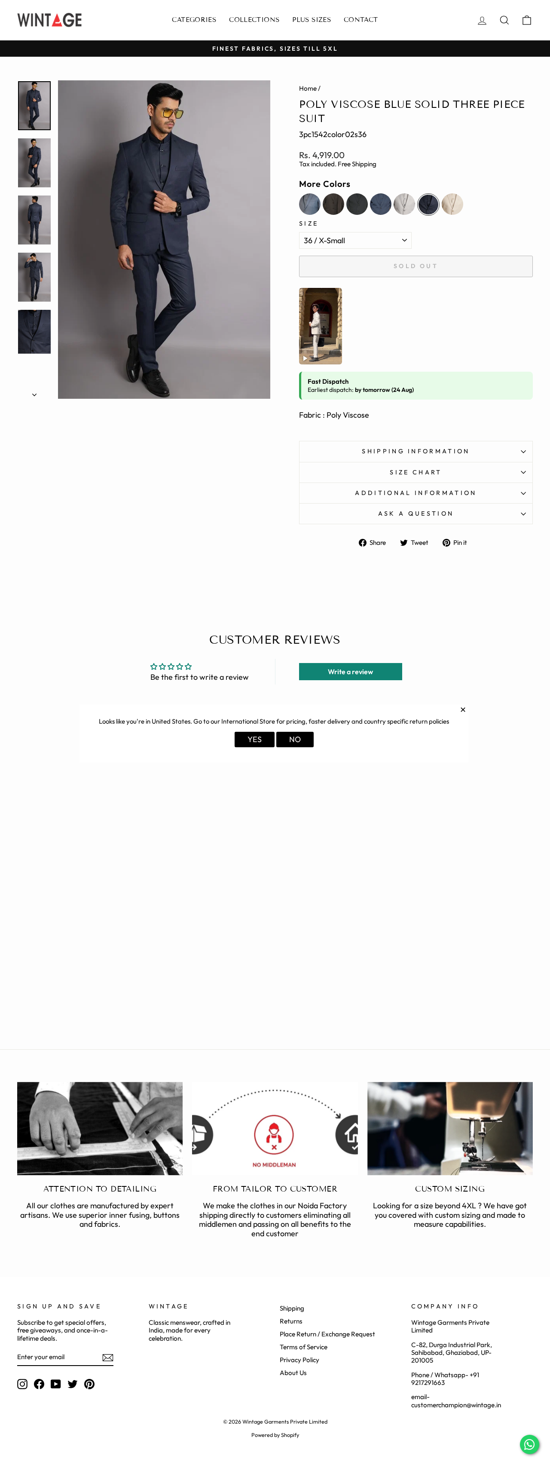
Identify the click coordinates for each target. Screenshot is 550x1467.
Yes (255, 739)
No (295, 739)
